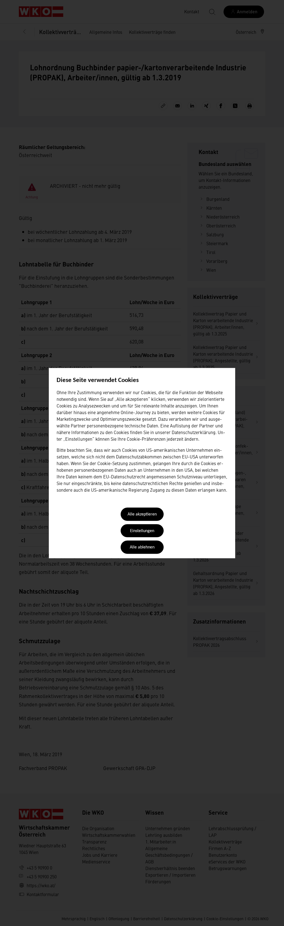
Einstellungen (142, 531)
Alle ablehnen (142, 547)
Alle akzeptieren (142, 514)
